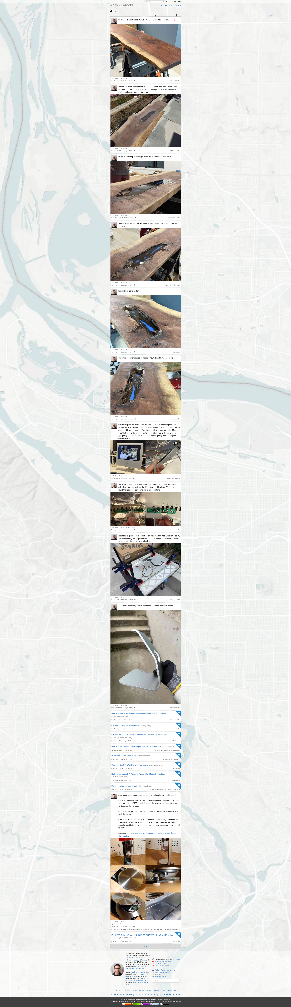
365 (175, 81)
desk (175, 218)
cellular (153, 789)
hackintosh (176, 478)
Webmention (166, 1000)
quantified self (139, 980)
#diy (119, 836)
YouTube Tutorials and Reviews (165, 970)
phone (159, 789)
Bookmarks (127, 990)
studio (178, 780)
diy (179, 81)
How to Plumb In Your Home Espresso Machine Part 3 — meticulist (139, 713)
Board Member (165, 966)
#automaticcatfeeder (156, 833)
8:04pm (175, 1)
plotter (175, 768)
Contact (176, 990)
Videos (169, 990)
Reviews (156, 990)
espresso (174, 720)
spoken (134, 976)
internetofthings (144, 929)
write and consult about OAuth (135, 960)
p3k (149, 1000)
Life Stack (158, 974)
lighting (172, 759)
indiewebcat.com (118, 924)
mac (175, 600)
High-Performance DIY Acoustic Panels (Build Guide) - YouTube (138, 774)
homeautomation (161, 750)
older (145, 946)
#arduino (125, 836)
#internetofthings (140, 833)
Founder (168, 961)
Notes (170, 5)
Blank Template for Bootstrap (123, 785)
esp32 (178, 759)
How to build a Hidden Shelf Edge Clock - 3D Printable (134, 746)
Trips (163, 990)
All (112, 990)
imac (175, 708)
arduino (170, 789)
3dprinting (171, 750)
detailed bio (139, 968)
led (168, 759)
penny (178, 741)
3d (176, 750)
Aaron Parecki (121, 5)
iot (162, 789)
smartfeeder (167, 929)
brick (178, 941)
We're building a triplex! (162, 972)
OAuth (131, 980)
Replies (148, 990)
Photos (178, 5)
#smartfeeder (171, 833)
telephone (176, 789)
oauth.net (146, 958)
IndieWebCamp (130, 958)
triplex (171, 81)
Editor (164, 964)
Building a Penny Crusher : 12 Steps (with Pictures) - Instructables (139, 734)
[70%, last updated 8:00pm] (179, 1)
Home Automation (160, 976)
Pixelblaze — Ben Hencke (122, 755)
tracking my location (138, 972)
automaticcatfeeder (156, 929)
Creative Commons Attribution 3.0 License (168, 1001)
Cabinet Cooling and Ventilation (124, 725)
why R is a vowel (137, 982)
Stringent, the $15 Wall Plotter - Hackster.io (129, 764)
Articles (164, 5)
